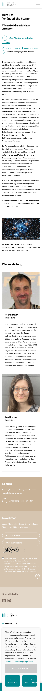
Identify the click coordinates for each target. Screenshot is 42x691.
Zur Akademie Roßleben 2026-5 (18, 40)
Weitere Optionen (21, 668)
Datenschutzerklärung (13, 569)
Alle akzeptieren (31, 680)
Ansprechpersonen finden (21, 501)
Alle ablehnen (12, 680)
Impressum (28, 662)
